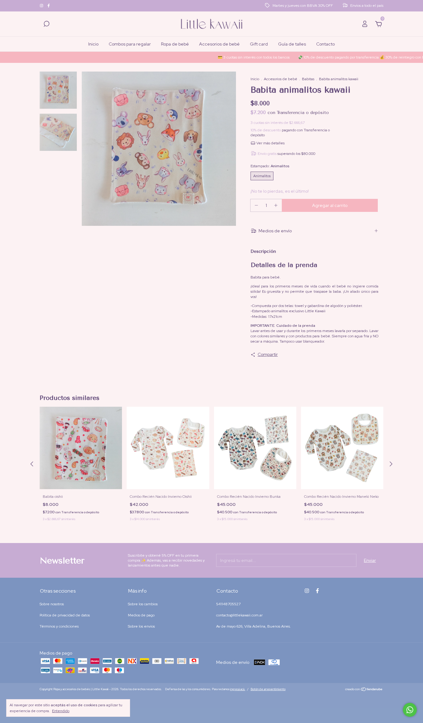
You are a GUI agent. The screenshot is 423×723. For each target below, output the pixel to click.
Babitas (308, 79)
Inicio (93, 44)
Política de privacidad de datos (65, 615)
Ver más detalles (270, 143)
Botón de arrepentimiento (268, 689)
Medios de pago (141, 615)
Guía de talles (292, 44)
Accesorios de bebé (219, 44)
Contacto (325, 44)
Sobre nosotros (52, 604)
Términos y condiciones (59, 626)
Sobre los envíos (141, 626)
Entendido (60, 710)
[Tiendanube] (364, 690)
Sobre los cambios (143, 604)
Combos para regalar (130, 44)
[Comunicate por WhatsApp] (410, 710)
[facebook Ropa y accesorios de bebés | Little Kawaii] (48, 5)
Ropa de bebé (175, 44)
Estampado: (270, 166)
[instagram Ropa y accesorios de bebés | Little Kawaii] (42, 5)
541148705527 (228, 604)
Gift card (259, 44)
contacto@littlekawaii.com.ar (239, 615)
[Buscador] (46, 25)
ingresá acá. (237, 689)
